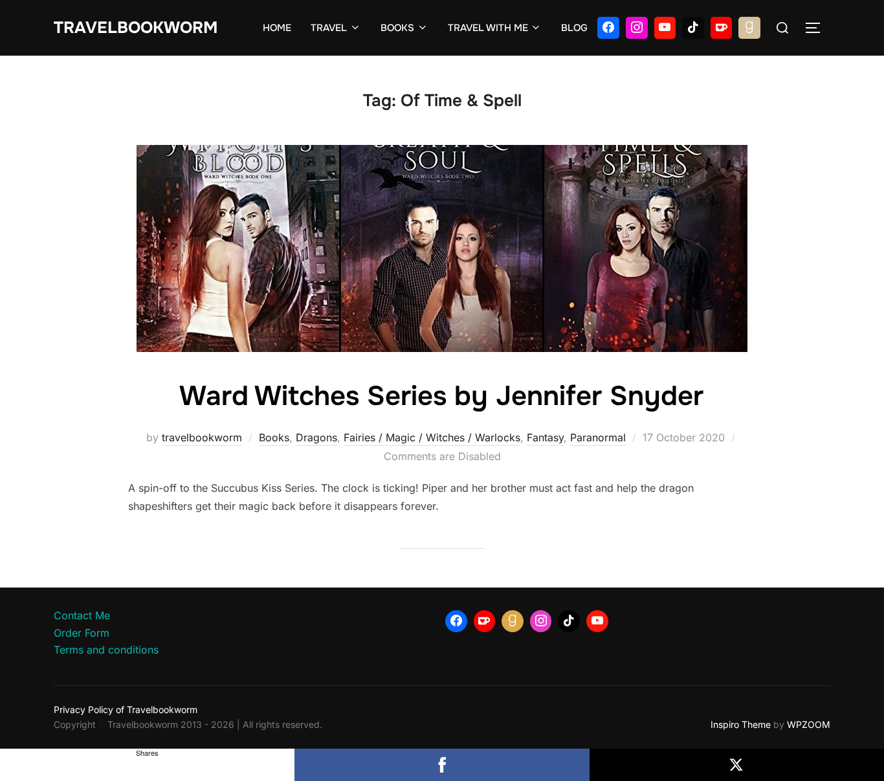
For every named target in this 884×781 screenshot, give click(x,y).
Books (274, 437)
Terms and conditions (106, 649)
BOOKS (397, 27)
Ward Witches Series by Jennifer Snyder (441, 396)
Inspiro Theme (741, 724)
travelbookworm (202, 437)
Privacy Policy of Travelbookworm (125, 709)
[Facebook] (608, 28)
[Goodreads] (749, 28)
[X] (737, 765)
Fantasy (545, 437)
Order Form (81, 632)
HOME (277, 27)
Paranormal (598, 437)
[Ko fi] (721, 28)
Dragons (316, 437)
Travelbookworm (135, 27)
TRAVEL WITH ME (488, 27)
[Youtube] (665, 28)
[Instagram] (637, 28)
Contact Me (82, 615)
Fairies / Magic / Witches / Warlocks (432, 437)
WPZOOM (808, 724)
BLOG (574, 27)
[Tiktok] (693, 28)
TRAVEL (329, 27)
